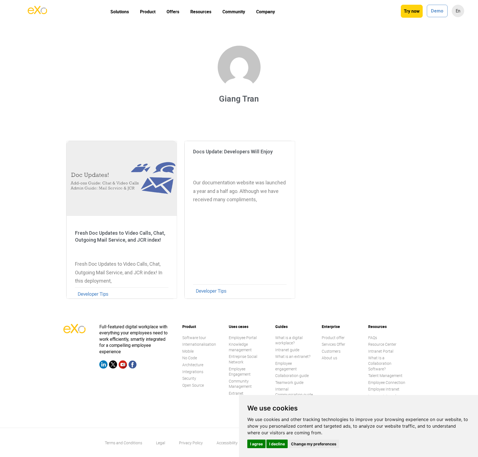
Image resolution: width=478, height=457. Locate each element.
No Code (189, 357)
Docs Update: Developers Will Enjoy (233, 151)
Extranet (236, 393)
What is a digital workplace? (289, 340)
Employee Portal (243, 337)
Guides (281, 326)
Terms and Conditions (123, 442)
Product (147, 12)
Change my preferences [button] (313, 443)
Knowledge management (240, 347)
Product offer (333, 337)
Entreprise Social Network (243, 359)
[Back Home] (37, 12)
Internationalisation (199, 344)
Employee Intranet (383, 389)
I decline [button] (277, 443)
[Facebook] (132, 365)
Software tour (194, 337)
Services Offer (333, 344)
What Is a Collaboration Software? (379, 363)
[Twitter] (113, 365)
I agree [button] (256, 443)
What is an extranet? (292, 356)
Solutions (119, 12)
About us (329, 357)
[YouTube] (123, 365)
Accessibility (227, 442)
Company (265, 12)
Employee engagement (286, 366)
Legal (160, 442)
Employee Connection (386, 382)
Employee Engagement (240, 371)
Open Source (193, 385)
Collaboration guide (292, 375)
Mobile (188, 351)
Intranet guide (287, 349)
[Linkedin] (103, 365)
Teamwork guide (289, 382)
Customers (331, 351)
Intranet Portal (380, 351)
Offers (173, 12)
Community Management (240, 383)
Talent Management (385, 375)
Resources (200, 12)
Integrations (192, 371)
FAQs (372, 337)
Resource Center (382, 344)
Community (233, 12)
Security (189, 378)
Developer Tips (93, 294)
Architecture (192, 364)
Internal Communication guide (294, 391)
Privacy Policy (191, 442)
